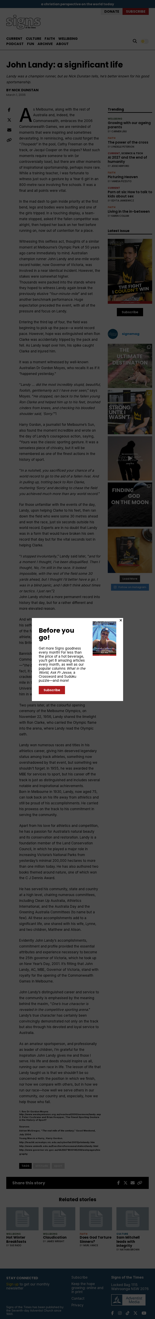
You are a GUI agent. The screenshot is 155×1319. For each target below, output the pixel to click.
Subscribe (52, 690)
